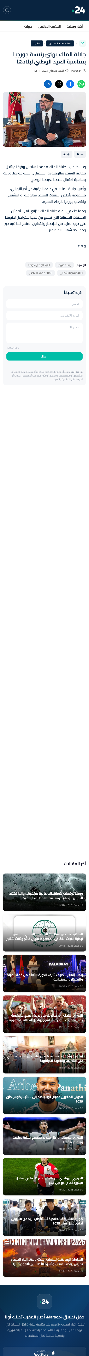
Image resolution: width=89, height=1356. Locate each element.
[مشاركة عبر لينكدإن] (47, 84)
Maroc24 (76, 70)
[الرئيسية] (82, 43)
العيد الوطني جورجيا (39, 264)
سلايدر (37, 43)
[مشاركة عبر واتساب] (81, 84)
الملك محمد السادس (60, 43)
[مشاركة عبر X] (59, 84)
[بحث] (7, 10)
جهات (28, 26)
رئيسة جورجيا (64, 264)
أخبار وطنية (75, 26)
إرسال (44, 356)
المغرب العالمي (49, 26)
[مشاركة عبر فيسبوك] (70, 84)
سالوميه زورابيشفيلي (71, 272)
